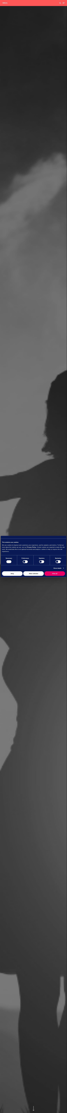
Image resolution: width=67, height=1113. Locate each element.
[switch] (25, 561)
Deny (12, 573)
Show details (57, 568)
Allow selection (33, 573)
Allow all (54, 573)
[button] (64, 3)
